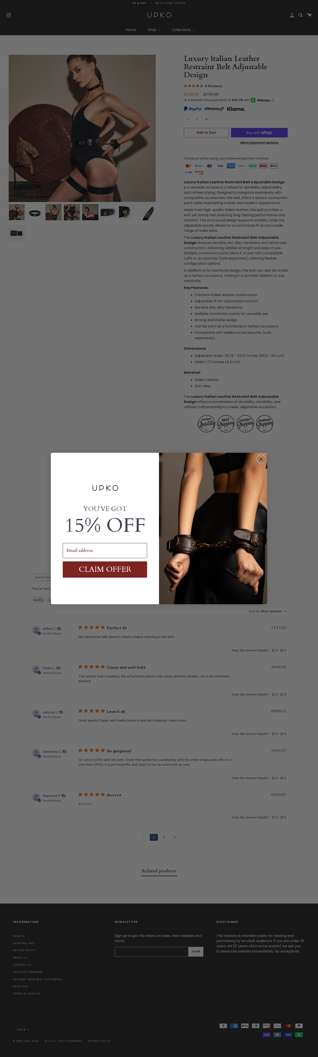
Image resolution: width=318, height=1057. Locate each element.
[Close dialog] (261, 459)
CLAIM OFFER (105, 569)
